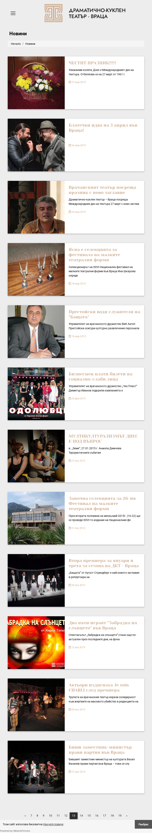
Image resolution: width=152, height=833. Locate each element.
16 (96, 815)
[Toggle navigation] (13, 13)
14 (81, 815)
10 (50, 815)
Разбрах (143, 824)
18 (112, 815)
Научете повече (53, 824)
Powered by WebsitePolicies (15, 830)
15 (89, 815)
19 (120, 815)
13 (73, 815)
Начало (16, 43)
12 (65, 815)
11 (58, 815)
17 (104, 815)
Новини (30, 43)
